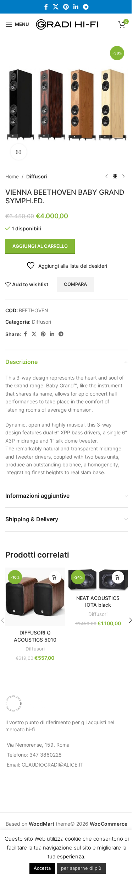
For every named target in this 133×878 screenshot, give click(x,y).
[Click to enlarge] (19, 152)
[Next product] (123, 176)
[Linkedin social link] (76, 6)
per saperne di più (81, 868)
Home (12, 176)
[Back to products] (115, 176)
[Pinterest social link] (66, 6)
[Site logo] (67, 24)
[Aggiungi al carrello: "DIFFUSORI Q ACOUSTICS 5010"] (55, 577)
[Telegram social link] (86, 6)
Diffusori (37, 176)
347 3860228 (45, 755)
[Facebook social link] (46, 6)
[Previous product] (106, 176)
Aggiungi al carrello (40, 246)
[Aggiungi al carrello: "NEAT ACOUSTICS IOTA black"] (118, 577)
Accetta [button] (42, 868)
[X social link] (55, 6)
